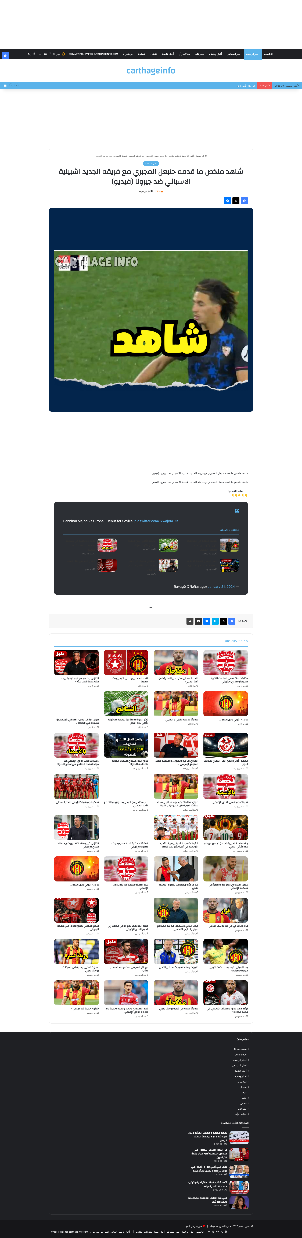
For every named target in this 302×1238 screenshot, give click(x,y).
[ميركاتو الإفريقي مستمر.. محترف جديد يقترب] (126, 951)
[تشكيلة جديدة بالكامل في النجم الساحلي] (76, 786)
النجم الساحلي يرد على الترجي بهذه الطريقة (130, 680)
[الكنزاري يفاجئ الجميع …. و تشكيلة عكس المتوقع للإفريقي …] (176, 745)
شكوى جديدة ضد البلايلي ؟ (85, 1008)
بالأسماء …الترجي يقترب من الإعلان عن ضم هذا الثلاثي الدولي (226, 845)
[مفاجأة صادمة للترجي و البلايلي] (176, 703)
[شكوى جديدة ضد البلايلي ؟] (76, 992)
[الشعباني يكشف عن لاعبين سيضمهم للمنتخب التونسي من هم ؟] (168, 565)
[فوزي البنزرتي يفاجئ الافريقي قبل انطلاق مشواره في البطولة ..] (76, 703)
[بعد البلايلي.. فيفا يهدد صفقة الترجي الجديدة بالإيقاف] (225, 951)
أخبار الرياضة (252, 54)
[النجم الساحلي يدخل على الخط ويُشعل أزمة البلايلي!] (176, 662)
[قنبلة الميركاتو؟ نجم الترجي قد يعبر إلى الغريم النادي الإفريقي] (126, 910)
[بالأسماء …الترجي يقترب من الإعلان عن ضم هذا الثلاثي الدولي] (225, 827)
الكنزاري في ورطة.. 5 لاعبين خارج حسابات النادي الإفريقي (78, 845)
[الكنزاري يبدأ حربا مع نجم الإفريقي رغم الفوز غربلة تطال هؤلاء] (76, 662)
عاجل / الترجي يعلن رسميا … (233, 719)
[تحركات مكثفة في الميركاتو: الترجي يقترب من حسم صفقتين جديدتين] (229, 545)
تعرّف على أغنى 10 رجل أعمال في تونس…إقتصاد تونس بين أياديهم (209, 1169)
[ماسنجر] (227, 200)
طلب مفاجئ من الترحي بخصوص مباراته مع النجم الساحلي (126, 804)
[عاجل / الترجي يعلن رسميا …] (225, 703)
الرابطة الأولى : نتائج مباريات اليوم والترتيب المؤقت (230, 85)
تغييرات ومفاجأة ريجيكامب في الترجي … (177, 967)
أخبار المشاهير (234, 54)
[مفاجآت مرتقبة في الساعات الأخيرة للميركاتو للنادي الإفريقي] (225, 662)
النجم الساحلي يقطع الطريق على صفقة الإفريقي (78, 928)
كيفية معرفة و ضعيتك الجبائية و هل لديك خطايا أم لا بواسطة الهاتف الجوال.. (207, 1137)
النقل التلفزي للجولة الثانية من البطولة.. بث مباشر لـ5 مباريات (201, 563)
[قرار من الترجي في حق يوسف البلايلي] (225, 910)
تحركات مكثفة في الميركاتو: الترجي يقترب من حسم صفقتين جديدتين (202, 545)
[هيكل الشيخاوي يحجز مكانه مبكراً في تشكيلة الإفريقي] (225, 868)
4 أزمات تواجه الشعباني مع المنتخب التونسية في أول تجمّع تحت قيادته (179, 845)
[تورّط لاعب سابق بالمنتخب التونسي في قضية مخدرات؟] (225, 992)
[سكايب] (215, 621)
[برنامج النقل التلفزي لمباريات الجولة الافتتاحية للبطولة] (126, 745)
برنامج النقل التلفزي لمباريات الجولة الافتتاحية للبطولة (130, 762)
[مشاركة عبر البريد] (198, 621)
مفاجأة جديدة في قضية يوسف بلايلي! (178, 1008)
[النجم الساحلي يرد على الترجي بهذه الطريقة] (126, 662)
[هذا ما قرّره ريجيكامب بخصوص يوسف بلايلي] (176, 868)
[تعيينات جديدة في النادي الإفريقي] (225, 786)
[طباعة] (189, 621)
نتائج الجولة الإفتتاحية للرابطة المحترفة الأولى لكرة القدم (128, 721)
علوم (244, 1097)
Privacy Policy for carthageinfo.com (93, 54)
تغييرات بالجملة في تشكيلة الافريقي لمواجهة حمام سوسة (80, 545)
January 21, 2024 (221, 587)
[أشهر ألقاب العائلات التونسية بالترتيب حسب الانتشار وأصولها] (239, 1187)
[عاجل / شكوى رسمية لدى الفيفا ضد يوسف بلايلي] (76, 951)
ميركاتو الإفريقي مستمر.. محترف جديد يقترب (128, 969)
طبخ (244, 1092)
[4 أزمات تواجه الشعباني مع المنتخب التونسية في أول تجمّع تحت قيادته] (176, 827)
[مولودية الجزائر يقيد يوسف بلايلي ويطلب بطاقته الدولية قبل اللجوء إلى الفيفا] (176, 786)
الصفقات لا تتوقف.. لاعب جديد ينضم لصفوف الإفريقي (129, 845)
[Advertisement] (151, 24)
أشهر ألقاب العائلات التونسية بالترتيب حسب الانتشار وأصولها (207, 1184)
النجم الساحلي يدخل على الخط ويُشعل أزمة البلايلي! (178, 680)
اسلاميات (242, 1081)
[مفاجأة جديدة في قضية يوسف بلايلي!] (176, 992)
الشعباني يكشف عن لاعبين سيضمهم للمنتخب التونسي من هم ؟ (141, 565)
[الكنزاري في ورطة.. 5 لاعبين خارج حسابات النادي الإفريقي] (76, 827)
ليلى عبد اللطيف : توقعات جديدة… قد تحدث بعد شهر (207, 1200)
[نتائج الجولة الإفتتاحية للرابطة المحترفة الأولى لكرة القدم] (126, 703)
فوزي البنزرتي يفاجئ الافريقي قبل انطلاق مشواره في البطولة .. (77, 721)
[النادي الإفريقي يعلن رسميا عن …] (107, 565)
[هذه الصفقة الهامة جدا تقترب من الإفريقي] (126, 868)
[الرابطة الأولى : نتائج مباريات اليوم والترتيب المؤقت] (168, 545)
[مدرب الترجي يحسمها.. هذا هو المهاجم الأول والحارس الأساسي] (176, 910)
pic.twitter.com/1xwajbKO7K (156, 521)
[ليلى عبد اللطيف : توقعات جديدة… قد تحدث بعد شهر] (239, 1202)
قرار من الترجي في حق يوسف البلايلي (228, 926)
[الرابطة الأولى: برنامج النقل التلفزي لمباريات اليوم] (225, 745)
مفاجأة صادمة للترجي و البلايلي (182, 719)
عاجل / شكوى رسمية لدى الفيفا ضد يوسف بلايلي (80, 969)
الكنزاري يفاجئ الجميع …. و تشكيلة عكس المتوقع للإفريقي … (176, 762)
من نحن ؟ (128, 54)
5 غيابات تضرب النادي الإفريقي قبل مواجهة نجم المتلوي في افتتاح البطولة (78, 762)
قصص (243, 1103)
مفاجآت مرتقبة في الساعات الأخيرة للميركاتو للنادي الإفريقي (229, 680)
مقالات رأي (184, 54)
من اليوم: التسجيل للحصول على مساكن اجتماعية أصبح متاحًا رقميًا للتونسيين (209, 1154)
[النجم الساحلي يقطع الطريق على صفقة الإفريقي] (76, 910)
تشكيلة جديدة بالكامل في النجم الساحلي (77, 802)
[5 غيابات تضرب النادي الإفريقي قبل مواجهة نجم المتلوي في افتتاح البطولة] (76, 745)
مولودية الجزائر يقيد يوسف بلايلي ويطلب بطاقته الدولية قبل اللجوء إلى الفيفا (177, 804)
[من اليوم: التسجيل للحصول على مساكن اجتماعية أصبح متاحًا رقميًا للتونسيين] (239, 1154)
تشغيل (153, 54)
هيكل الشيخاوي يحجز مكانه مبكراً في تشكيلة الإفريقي (228, 886)
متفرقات (199, 54)
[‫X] (235, 200)
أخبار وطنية (216, 54)
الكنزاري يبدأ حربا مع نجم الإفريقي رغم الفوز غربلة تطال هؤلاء (79, 680)
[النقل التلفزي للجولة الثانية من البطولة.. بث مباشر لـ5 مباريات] (229, 565)
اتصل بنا (142, 54)
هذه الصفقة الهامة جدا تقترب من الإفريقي (130, 886)
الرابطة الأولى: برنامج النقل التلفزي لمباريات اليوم (226, 762)
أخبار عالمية (168, 54)
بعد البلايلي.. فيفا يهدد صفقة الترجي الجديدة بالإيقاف (229, 969)
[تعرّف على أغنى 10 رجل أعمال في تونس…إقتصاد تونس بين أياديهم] (239, 1171)
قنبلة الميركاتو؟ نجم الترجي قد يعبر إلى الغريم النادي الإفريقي (128, 928)
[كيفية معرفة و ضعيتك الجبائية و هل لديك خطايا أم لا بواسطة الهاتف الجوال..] (239, 1137)
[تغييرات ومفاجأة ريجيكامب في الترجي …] (176, 951)
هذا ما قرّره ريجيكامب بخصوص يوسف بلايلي (178, 886)
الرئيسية (268, 54)
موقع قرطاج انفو (194, 1226)
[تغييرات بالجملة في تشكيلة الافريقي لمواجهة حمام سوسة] (107, 545)
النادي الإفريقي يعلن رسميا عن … (81, 563)
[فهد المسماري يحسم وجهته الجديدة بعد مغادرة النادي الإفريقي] (126, 992)
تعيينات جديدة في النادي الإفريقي (230, 802)
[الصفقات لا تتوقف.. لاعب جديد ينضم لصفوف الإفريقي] (126, 827)
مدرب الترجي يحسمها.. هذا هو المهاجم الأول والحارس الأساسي (177, 928)
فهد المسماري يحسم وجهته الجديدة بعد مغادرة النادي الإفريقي (127, 1010)
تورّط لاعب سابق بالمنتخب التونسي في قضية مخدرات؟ (227, 1010)
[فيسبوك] (244, 200)
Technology (240, 1054)
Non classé (240, 1049)
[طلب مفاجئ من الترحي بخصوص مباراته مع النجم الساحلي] (126, 786)
